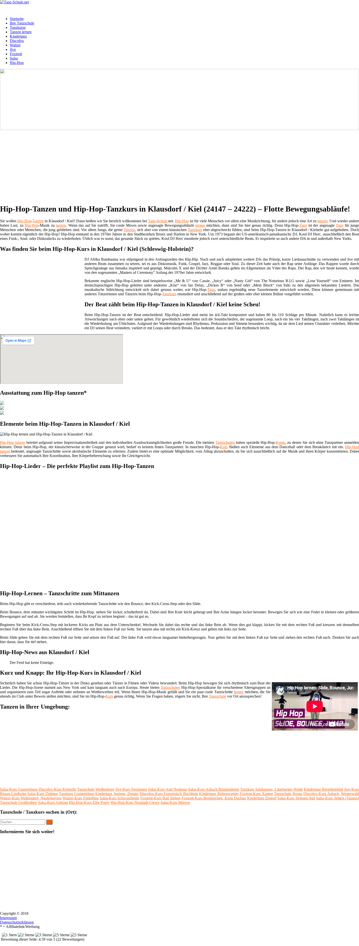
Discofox (17, 41)
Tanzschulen (225, 442)
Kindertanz (18, 36)
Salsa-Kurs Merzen (175, 802)
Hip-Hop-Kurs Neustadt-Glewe (135, 802)
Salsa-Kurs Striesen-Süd (296, 798)
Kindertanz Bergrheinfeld (323, 789)
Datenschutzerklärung (17, 922)
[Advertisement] (150, 165)
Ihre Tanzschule (22, 23)
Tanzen (38, 221)
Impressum (8, 918)
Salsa (14, 58)
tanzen (322, 221)
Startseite (17, 19)
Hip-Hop (17, 63)
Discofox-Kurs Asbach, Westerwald (331, 794)
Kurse (280, 442)
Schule (162, 221)
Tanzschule (217, 696)
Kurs (224, 447)
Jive (13, 49)
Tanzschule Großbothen (18, 802)
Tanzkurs (195, 230)
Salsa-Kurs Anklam (53, 802)
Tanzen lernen (21, 32)
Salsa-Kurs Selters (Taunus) (337, 798)
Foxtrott (16, 54)
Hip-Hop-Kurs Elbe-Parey (89, 802)
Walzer (15, 45)
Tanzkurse (18, 27)
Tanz (152, 221)
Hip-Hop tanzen (12, 442)
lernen (200, 225)
